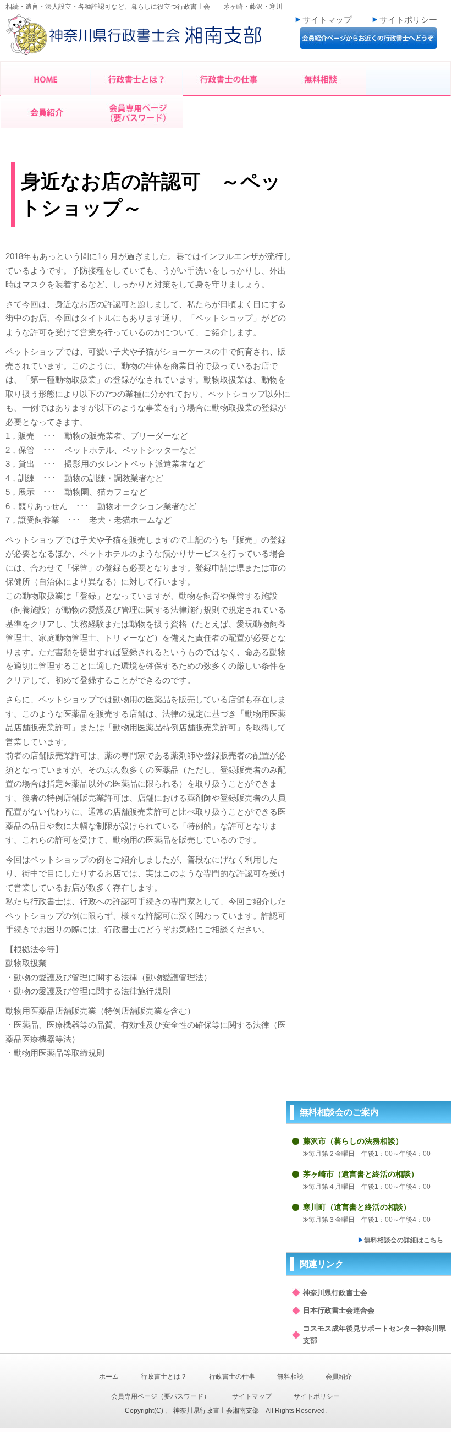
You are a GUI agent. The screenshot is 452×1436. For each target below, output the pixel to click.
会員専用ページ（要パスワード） (160, 1396)
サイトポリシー (408, 19)
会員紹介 (46, 111)
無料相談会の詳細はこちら (403, 1240)
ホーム (109, 1376)
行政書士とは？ (137, 78)
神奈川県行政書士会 (335, 1292)
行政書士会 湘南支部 (137, 37)
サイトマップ (327, 19)
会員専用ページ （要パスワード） (138, 111)
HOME (46, 78)
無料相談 (321, 78)
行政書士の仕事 (229, 78)
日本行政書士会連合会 (338, 1310)
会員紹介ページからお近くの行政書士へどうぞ (368, 38)
